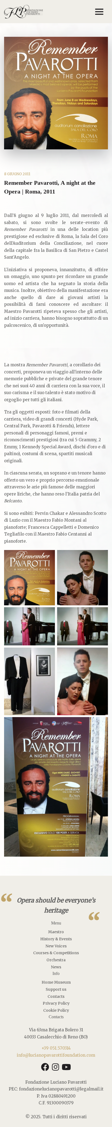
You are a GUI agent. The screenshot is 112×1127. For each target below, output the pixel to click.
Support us (56, 989)
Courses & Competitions (56, 952)
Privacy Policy (56, 1003)
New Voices (56, 946)
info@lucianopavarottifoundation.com (56, 1055)
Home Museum (56, 982)
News (56, 967)
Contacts (56, 996)
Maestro (56, 931)
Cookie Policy (56, 1010)
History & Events (56, 938)
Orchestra (56, 959)
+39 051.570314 (56, 1048)
